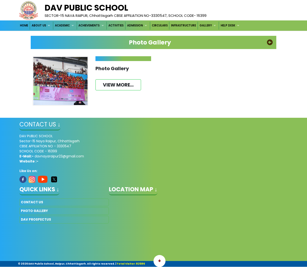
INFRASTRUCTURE (183, 25)
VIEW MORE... (118, 84)
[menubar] (130, 26)
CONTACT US (32, 202)
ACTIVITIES (116, 25)
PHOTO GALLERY (34, 211)
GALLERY (206, 25)
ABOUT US (39, 25)
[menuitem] (24, 26)
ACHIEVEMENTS (89, 25)
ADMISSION (135, 25)
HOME (24, 25)
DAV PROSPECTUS (36, 219)
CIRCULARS (160, 25)
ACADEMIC (62, 25)
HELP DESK (228, 25)
